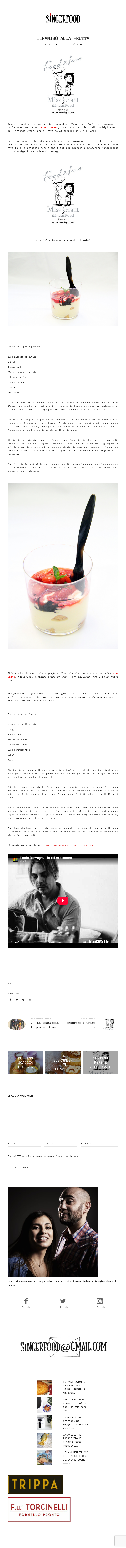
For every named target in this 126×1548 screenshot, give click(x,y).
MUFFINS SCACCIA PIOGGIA (25, 1062)
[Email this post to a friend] (30, 1000)
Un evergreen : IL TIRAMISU (63, 1062)
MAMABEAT (48, 44)
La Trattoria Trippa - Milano (35, 1024)
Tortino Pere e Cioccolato (100, 1062)
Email (48, 1143)
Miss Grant (49, 127)
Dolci (11, 983)
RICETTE (60, 44)
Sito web (86, 1143)
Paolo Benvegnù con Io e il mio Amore (69, 845)
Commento (13, 1102)
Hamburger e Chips (90, 1024)
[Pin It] (23, 1000)
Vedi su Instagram (64, 1542)
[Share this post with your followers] (17, 1000)
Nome (11, 1143)
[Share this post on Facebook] (10, 1000)
